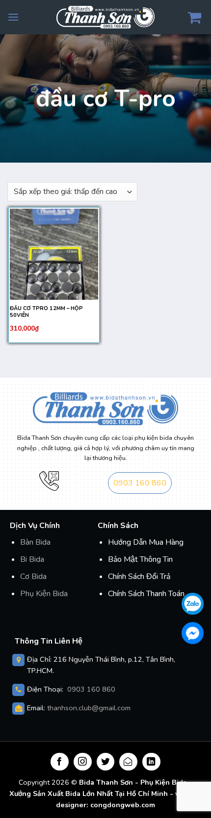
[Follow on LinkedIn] (151, 762)
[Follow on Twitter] (106, 762)
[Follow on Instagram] (83, 762)
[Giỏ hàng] (195, 17)
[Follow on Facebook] (60, 762)
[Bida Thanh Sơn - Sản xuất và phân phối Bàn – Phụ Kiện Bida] (105, 17)
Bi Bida (32, 559)
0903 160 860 (139, 483)
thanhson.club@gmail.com (89, 708)
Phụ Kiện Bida (44, 593)
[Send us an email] (128, 762)
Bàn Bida (35, 542)
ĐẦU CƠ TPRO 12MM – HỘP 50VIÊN (46, 312)
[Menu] (13, 17)
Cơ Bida (33, 576)
